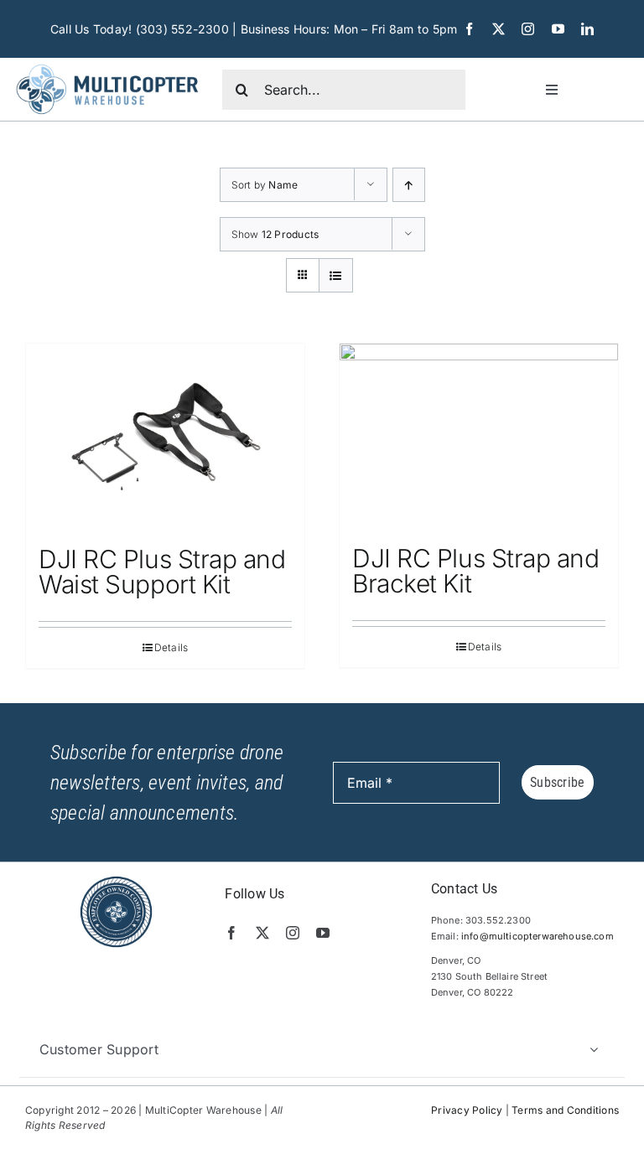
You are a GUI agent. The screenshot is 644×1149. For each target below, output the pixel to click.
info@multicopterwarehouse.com (537, 936)
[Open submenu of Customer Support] (594, 1049)
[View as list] (335, 275)
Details (171, 647)
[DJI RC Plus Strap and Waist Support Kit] (165, 436)
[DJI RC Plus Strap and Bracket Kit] (479, 436)
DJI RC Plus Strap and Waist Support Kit (162, 571)
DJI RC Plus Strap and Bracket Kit (476, 570)
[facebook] (469, 29)
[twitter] (498, 29)
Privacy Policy (466, 1110)
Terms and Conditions (565, 1110)
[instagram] (528, 29)
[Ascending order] (408, 185)
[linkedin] (587, 29)
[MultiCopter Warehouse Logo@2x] (107, 64)
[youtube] (558, 29)
